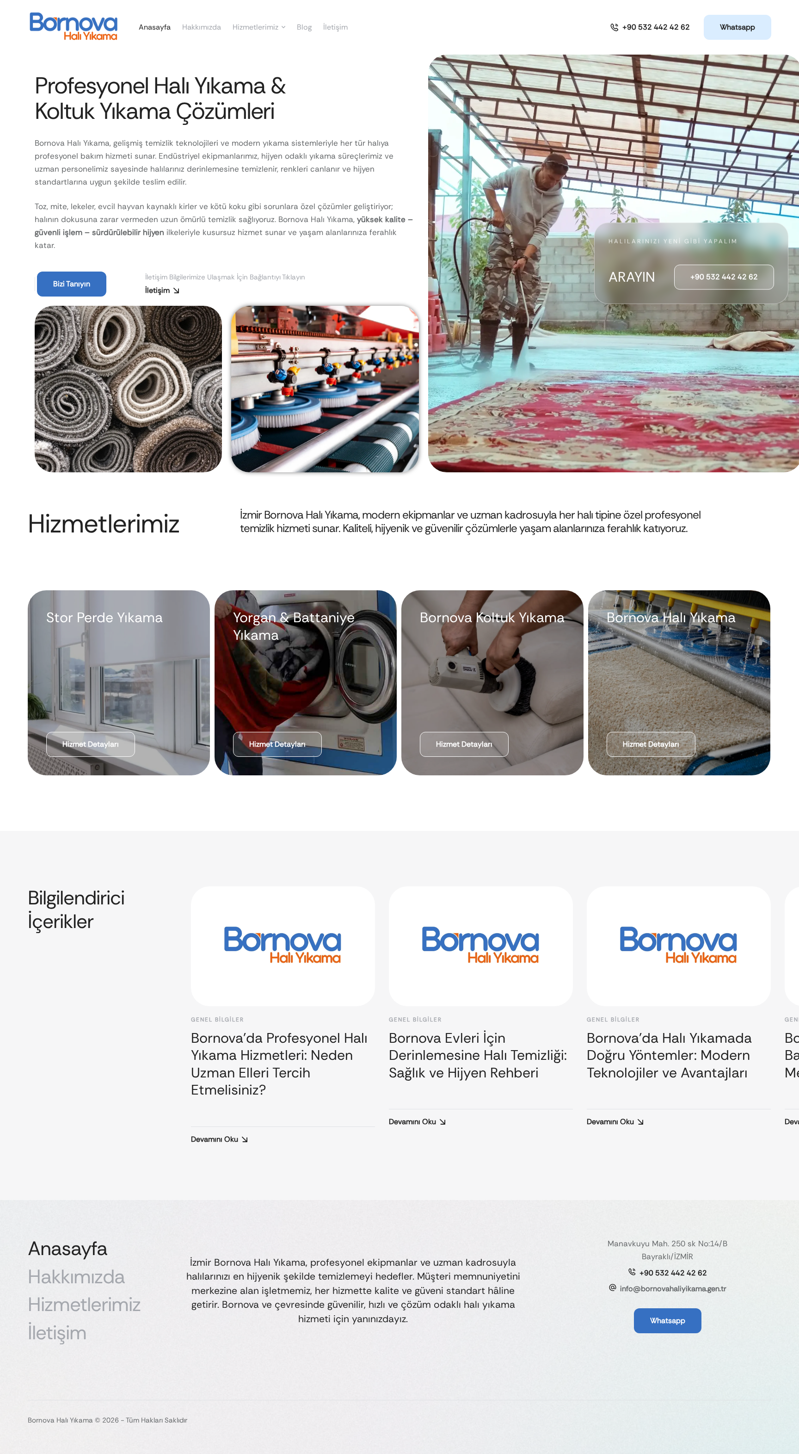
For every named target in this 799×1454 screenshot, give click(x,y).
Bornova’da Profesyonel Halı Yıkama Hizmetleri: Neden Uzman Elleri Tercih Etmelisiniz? (279, 1064)
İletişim (157, 290)
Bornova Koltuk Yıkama (492, 617)
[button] (650, 27)
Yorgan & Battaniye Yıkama (294, 626)
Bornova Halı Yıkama (671, 617)
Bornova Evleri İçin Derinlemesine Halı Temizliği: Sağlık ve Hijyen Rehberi (478, 1055)
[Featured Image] (283, 946)
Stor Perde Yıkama (104, 617)
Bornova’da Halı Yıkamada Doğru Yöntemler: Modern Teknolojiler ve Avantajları (669, 1055)
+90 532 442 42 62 (673, 1273)
